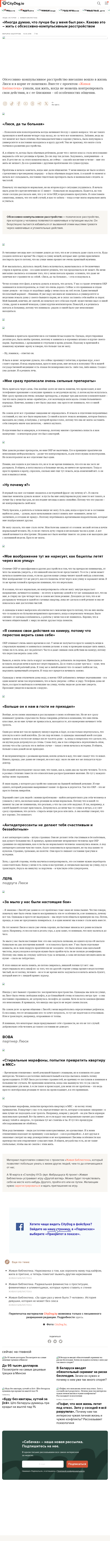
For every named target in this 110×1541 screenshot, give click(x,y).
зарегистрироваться (27, 1186)
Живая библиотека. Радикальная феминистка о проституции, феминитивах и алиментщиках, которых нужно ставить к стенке (50, 1285)
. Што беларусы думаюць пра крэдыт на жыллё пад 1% (25, 1403)
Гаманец (6, 1395)
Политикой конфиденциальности (71, 1471)
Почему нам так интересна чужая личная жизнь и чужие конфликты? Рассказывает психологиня (81, 1413)
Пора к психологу (64, 1400)
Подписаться (77, 1464)
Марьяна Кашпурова (11, 34)
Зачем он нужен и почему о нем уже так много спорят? (81, 1374)
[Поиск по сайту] (99, 3)
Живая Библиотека (78, 1160)
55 (37, 34)
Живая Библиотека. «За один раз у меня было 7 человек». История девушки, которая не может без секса (52, 1299)
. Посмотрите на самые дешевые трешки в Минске (24, 1369)
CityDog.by (51, 1313)
